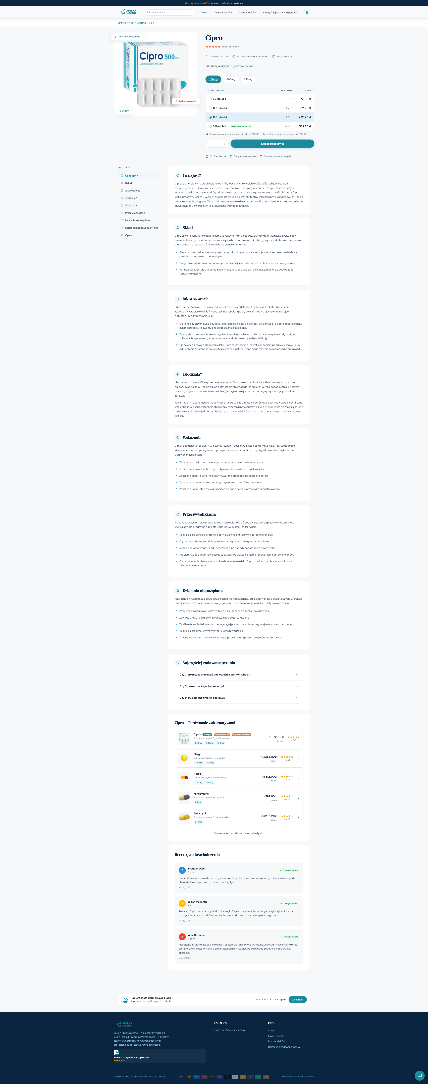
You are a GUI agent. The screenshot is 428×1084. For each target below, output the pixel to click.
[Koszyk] (306, 12)
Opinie (129, 235)
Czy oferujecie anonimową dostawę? (202, 697)
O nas (204, 12)
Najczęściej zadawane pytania (280, 12)
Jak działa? (131, 197)
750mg (248, 79)
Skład (128, 182)
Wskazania (131, 205)
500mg (231, 79)
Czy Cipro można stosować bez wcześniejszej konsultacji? (215, 674)
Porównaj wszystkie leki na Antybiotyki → (239, 833)
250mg (213, 79)
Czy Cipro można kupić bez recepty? (202, 686)
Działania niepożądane (137, 220)
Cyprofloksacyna (242, 66)
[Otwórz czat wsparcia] (420, 1076)
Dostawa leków (247, 12)
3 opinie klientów (230, 46)
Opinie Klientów (223, 12)
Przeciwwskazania (135, 212)
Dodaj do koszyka (272, 143)
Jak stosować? (133, 190)
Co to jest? (131, 175)
